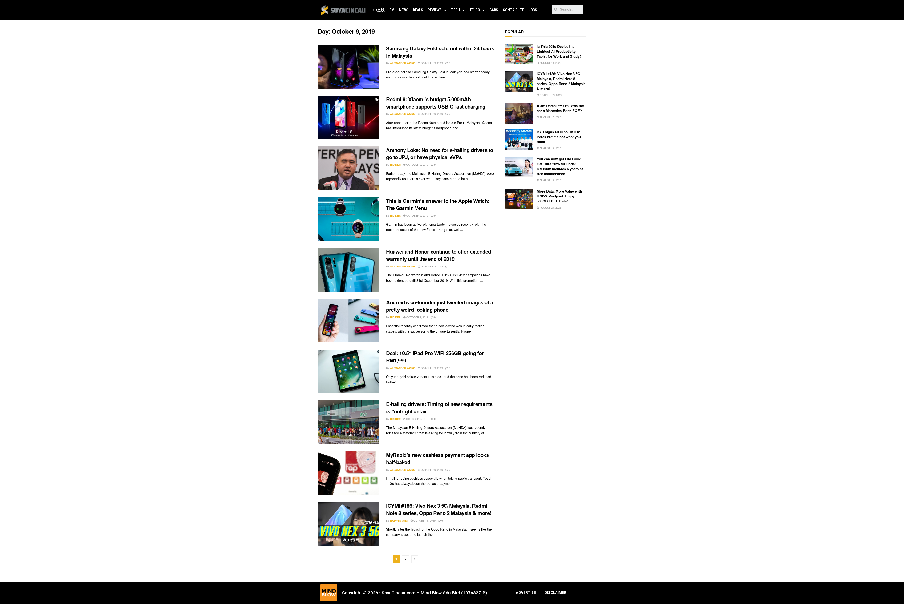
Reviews (435, 10)
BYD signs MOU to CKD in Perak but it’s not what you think (559, 136)
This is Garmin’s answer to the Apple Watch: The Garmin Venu (437, 204)
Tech (455, 10)
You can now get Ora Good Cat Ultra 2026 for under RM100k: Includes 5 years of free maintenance (560, 166)
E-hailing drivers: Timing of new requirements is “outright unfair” (439, 407)
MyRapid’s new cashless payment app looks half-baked (437, 458)
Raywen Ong (399, 520)
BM (391, 10)
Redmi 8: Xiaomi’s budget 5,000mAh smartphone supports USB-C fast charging (435, 102)
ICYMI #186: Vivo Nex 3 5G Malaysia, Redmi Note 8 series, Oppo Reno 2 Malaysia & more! (438, 509)
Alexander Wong (402, 63)
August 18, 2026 (550, 62)
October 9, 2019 (431, 63)
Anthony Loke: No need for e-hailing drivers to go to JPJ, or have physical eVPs (439, 153)
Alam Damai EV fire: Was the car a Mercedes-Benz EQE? (560, 108)
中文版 (379, 10)
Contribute (513, 10)
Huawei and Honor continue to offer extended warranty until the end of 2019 (438, 255)
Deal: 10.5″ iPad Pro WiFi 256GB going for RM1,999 (435, 356)
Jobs (533, 10)
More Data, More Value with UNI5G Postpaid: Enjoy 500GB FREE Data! (559, 196)
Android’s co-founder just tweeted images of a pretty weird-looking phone (439, 305)
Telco (474, 10)
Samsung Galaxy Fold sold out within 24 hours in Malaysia (440, 51)
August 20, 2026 (550, 207)
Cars (493, 10)
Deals (418, 10)
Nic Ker (395, 164)
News (403, 10)
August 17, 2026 (550, 117)
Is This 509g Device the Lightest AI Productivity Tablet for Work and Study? (559, 51)
